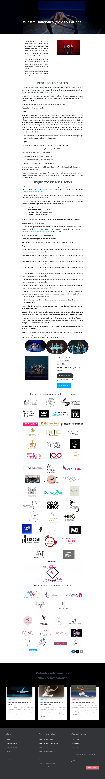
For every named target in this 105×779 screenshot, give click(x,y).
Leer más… (26, 714)
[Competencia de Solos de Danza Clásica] (19, 690)
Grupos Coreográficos (47, 763)
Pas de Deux (43, 759)
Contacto (75, 739)
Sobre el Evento (12, 743)
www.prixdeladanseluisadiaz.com (32, 191)
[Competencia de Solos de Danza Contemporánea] (51, 690)
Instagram (75, 747)
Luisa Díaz (10, 755)
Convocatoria (33, 650)
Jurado (9, 751)
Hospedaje (10, 759)
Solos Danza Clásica (46, 739)
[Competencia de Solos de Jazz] (83, 690)
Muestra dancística (45, 767)
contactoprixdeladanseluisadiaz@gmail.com (36, 231)
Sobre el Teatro (12, 747)
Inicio (8, 739)
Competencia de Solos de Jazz (83, 702)
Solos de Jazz (43, 747)
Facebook (75, 743)
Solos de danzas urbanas (47, 755)
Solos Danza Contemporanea (48, 743)
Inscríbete (63, 385)
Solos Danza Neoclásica (47, 751)
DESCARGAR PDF (65, 376)
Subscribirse (92, 767)
